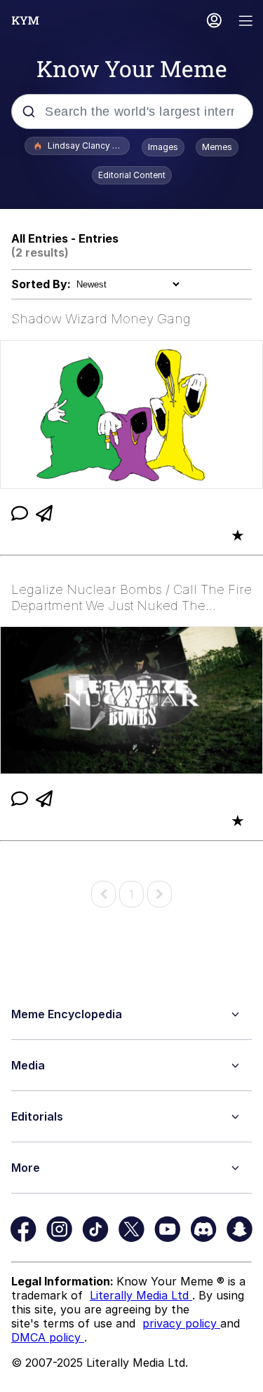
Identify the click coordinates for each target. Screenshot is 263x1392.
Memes (217, 147)
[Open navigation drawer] (246, 22)
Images (163, 147)
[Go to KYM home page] (25, 20)
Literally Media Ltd (141, 1295)
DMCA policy (47, 1337)
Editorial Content (132, 175)
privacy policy (181, 1323)
